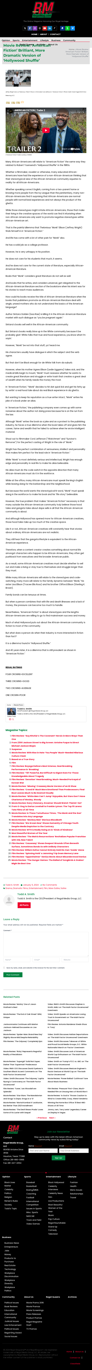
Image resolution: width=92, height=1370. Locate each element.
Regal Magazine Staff (34, 1323)
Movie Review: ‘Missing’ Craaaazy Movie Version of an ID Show (44, 786)
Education (9, 1310)
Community (69, 40)
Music (51, 1215)
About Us (53, 44)
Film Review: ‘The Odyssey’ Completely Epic (22, 1041)
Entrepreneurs (11, 1246)
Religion (8, 1197)
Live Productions (56, 1201)
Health (73, 1186)
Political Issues (11, 1302)
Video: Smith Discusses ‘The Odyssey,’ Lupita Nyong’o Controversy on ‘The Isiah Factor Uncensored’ (23, 1081)
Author (9, 705)
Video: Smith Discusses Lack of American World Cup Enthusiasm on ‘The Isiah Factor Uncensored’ (67, 1054)
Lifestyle (44, 40)
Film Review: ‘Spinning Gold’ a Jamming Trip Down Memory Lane (45, 853)
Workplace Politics (9, 1289)
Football (30, 1197)
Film (14, 762)
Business (55, 40)
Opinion (6, 40)
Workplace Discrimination (11, 1275)
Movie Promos (33, 1306)
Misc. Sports (32, 1212)
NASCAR (30, 1216)
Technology (10, 1269)
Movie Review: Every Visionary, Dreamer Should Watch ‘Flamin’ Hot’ (47, 803)
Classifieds (75, 1363)
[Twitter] (13, 719)
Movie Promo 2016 (35, 1302)
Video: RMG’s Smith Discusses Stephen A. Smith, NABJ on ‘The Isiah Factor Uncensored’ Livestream (68, 1007)
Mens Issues (76, 1190)
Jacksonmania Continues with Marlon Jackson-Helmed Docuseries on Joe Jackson (20, 1027)
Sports (16, 40)
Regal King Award (13, 1332)
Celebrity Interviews (53, 1188)
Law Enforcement (12, 1325)
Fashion (74, 1182)
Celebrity (8, 1189)
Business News (11, 1243)
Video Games (33, 1223)
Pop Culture (54, 1219)
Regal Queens (27, 44)
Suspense (17, 749)
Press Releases (33, 1314)
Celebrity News (55, 1193)
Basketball (31, 1186)
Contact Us (75, 1357)
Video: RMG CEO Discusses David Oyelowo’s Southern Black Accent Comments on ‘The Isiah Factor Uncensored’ (23, 1071)
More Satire (54, 888)
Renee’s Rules (11, 1201)
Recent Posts (18, 705)
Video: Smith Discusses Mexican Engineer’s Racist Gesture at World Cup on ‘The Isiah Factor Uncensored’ (67, 1071)
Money (7, 1254)
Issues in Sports (34, 1208)
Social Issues (10, 1336)
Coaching (31, 1193)
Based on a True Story (23, 759)
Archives (41, 44)
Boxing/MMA (32, 1190)
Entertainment (29, 40)
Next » (52, 1117)
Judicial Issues (11, 1321)
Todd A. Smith (24, 708)
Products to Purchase (10, 1260)
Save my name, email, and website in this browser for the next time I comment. (36, 968)
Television (53, 1234)
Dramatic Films (20, 888)
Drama (8, 888)
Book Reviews (11, 1306)
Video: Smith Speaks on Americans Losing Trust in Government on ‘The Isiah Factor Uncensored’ (67, 1017)
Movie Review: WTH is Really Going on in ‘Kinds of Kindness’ (42, 829)
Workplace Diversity (9, 1282)
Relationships (76, 1193)
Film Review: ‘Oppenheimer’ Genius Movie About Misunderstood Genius (49, 856)
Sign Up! (58, 1158)
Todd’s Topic (10, 1208)
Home (71, 49)
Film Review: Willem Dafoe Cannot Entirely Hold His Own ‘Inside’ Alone (48, 850)
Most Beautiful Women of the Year (30, 833)
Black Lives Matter (9, 1184)
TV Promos (31, 1329)
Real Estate (9, 1265)
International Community (10, 1316)
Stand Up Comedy (52, 1228)
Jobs (6, 1250)
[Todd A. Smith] (11, 711)
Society (8, 1204)
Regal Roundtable (57, 1223)
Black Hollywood (56, 1182)
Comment (7, 930)
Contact (7, 1137)
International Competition (32, 1203)
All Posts (24, 905)
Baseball (30, 1182)
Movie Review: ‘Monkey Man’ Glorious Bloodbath (37, 819)
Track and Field (33, 1220)
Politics (7, 1193)
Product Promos (34, 1318)
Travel (73, 1197)
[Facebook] (10, 719)
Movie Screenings (35, 1310)
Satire (63, 888)
